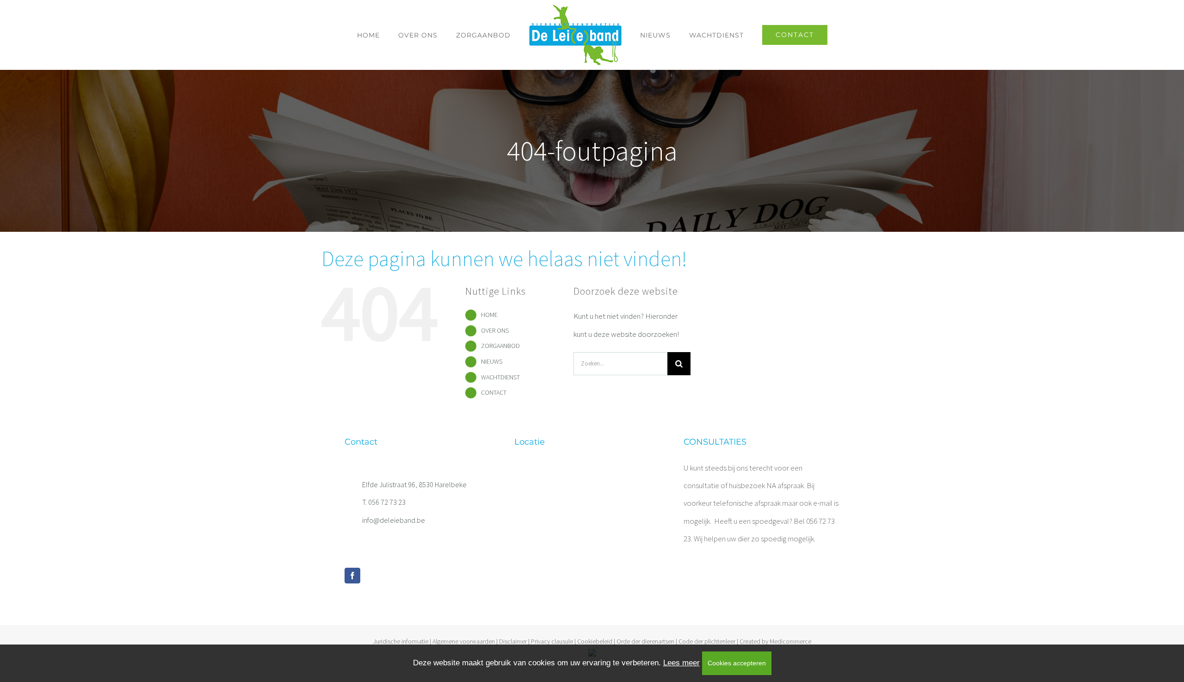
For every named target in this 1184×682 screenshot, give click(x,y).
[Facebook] (352, 575)
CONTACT (493, 392)
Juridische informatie (400, 641)
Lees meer (681, 662)
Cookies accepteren (737, 663)
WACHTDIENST (500, 377)
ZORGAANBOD (500, 345)
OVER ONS (495, 330)
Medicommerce (790, 641)
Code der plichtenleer (706, 641)
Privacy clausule (552, 641)
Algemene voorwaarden (463, 641)
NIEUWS (491, 361)
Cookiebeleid (594, 641)
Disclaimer (513, 641)
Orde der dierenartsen (645, 641)
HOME (489, 314)
